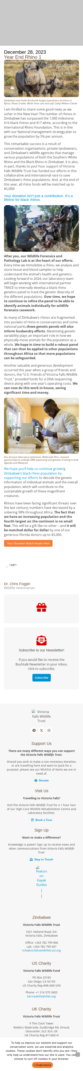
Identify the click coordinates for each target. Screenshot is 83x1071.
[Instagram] (49, 730)
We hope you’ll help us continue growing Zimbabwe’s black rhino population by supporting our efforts (34, 473)
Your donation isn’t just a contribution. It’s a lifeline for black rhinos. (38, 198)
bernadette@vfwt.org (41, 996)
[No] (78, 1054)
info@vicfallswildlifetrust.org (41, 950)
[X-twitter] (41, 730)
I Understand (42, 1065)
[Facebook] (34, 730)
